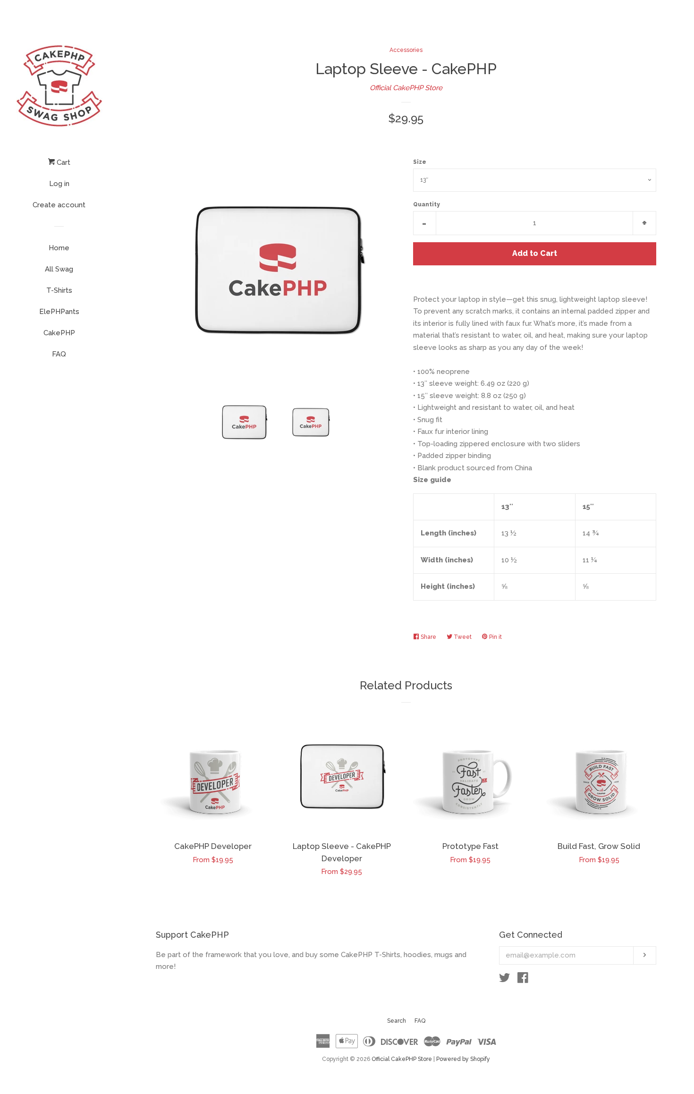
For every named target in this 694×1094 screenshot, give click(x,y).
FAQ (59, 354)
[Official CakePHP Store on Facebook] (523, 979)
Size (419, 162)
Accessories (406, 50)
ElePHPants (59, 311)
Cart (62, 162)
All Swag (59, 269)
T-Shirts (59, 290)
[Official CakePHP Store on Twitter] (504, 979)
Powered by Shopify (463, 1059)
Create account (59, 205)
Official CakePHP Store (406, 88)
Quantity (426, 204)
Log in (59, 183)
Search (396, 1021)
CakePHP (59, 333)
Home (59, 248)
